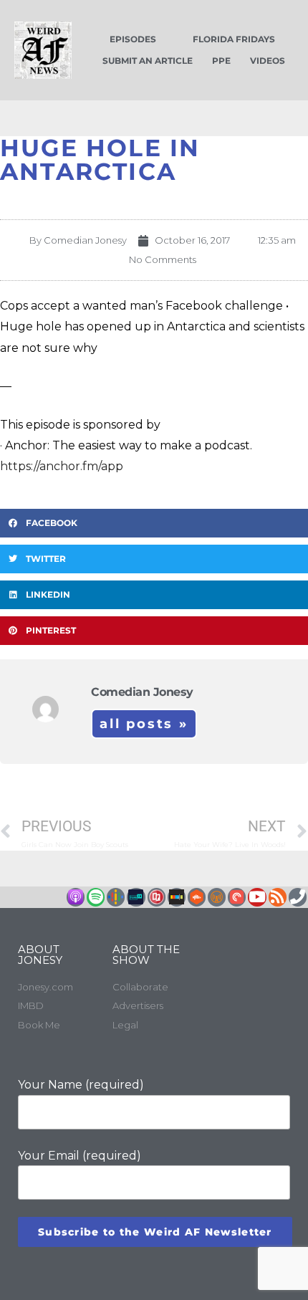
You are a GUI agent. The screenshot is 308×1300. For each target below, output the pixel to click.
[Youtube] (257, 897)
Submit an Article (147, 60)
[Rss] (278, 897)
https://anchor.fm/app (61, 466)
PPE (221, 60)
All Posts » (144, 724)
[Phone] (298, 897)
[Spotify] (96, 897)
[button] (154, 523)
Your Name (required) (81, 1084)
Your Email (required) (79, 1155)
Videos (267, 60)
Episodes (133, 39)
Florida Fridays (234, 39)
